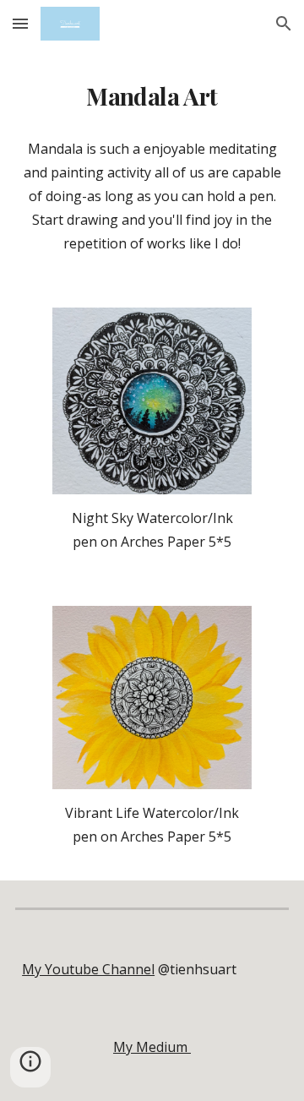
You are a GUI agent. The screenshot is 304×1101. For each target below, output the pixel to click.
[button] (20, 23)
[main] (152, 96)
